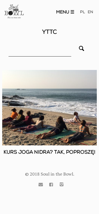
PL (82, 12)
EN (90, 12)
